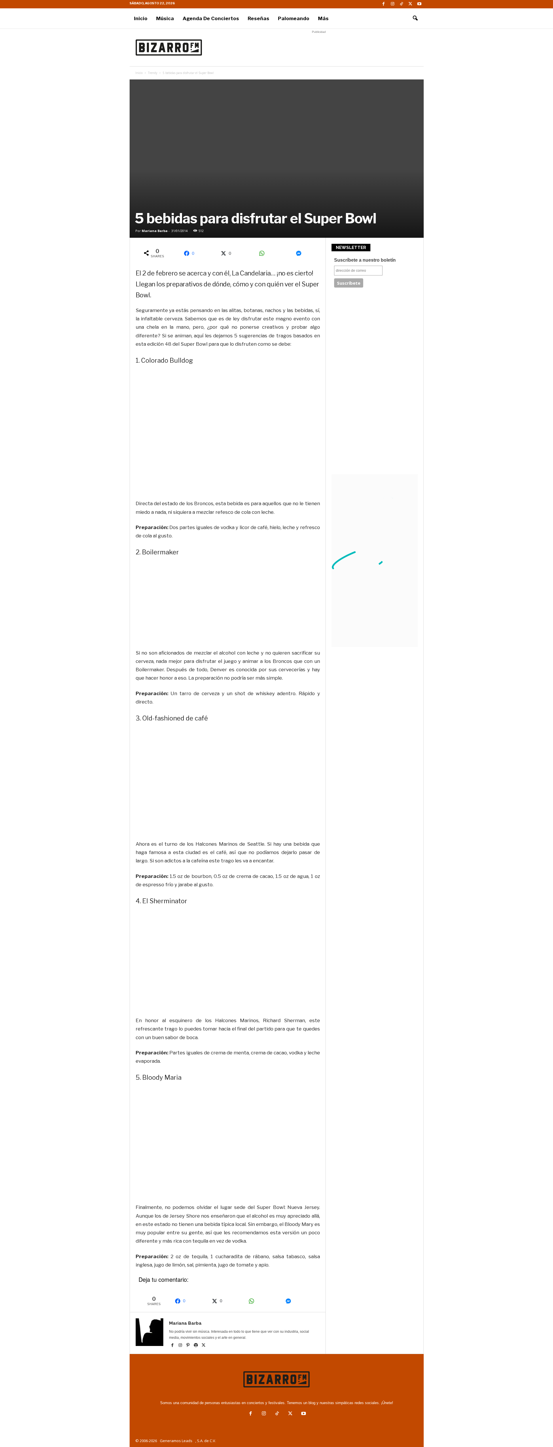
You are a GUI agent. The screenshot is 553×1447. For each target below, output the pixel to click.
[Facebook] (383, 4)
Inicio (140, 18)
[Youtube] (419, 4)
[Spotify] (196, 1346)
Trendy (152, 73)
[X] (410, 4)
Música (165, 18)
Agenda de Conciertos (211, 18)
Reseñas (258, 18)
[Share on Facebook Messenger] (300, 253)
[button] (415, 18)
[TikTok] (401, 4)
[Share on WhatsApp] (263, 253)
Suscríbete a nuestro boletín (365, 260)
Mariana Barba (155, 231)
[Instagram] (392, 4)
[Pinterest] (188, 1346)
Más (323, 18)
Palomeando (293, 18)
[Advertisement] (319, 47)
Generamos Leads (176, 1440)
